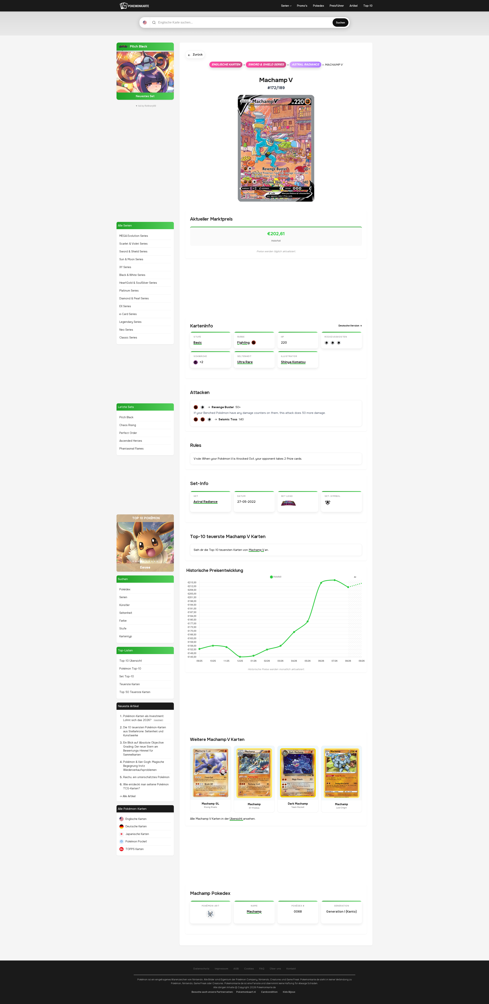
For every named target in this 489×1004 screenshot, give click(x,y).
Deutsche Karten (136, 826)
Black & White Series (132, 275)
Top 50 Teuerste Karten (134, 692)
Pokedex (318, 5)
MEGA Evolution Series (133, 236)
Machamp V (256, 550)
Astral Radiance (305, 64)
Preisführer (337, 5)
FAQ (261, 968)
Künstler (124, 605)
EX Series (125, 306)
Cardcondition (269, 992)
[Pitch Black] (145, 71)
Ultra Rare (245, 362)
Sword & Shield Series (133, 251)
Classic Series (128, 337)
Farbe (123, 620)
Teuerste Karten (129, 684)
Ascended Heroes (130, 440)
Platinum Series (129, 290)
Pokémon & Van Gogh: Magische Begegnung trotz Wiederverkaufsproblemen (143, 766)
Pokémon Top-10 (130, 668)
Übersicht (236, 819)
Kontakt (291, 968)
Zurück (195, 55)
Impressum (221, 968)
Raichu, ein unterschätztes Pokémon (146, 777)
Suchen (340, 22)
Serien (285, 5)
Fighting (243, 343)
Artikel (354, 5)
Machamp (254, 912)
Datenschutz (201, 968)
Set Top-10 (126, 676)
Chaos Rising (127, 425)
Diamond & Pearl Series (134, 298)
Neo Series (126, 329)
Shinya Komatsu (293, 362)
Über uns (275, 968)
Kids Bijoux (289, 992)
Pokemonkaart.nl (246, 992)
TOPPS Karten (134, 849)
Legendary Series (130, 322)
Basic (197, 343)
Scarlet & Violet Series (133, 243)
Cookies (249, 968)
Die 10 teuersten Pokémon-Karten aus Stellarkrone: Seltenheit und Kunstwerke (144, 731)
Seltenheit (125, 613)
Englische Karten (136, 819)
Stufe (122, 628)
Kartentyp (125, 636)
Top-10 (367, 5)
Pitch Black (126, 417)
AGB (236, 968)
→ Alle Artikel (127, 796)
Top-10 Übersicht (130, 660)
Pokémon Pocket (136, 841)
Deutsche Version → (350, 325)
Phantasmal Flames (131, 448)
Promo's (302, 5)
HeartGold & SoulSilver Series (138, 282)
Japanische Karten (137, 834)
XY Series (125, 267)
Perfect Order (128, 433)
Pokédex (124, 589)
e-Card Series (128, 314)
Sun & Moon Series (131, 259)
